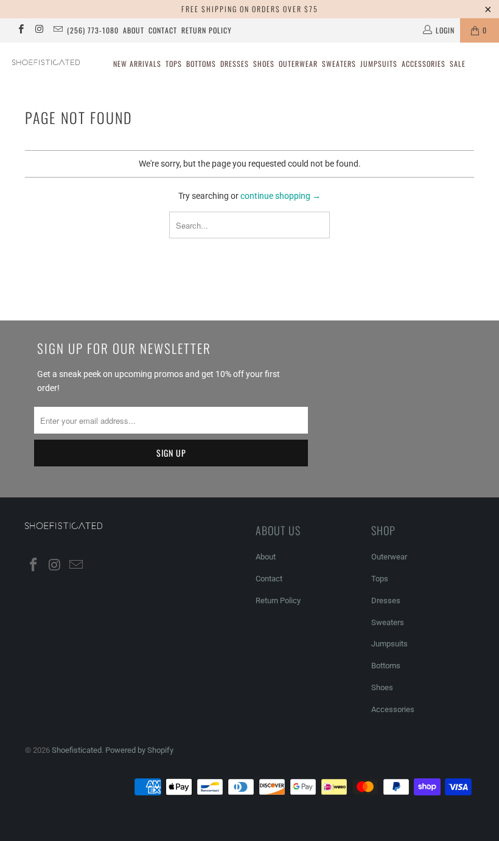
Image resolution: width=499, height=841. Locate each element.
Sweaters (339, 63)
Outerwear (298, 63)
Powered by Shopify (139, 750)
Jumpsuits (378, 63)
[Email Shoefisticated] (57, 30)
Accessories (423, 63)
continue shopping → (280, 196)
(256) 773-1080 (93, 30)
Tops (174, 63)
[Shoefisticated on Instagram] (38, 30)
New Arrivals (137, 63)
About (133, 30)
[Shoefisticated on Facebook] (20, 30)
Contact (162, 30)
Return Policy (206, 30)
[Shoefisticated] (46, 62)
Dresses (234, 63)
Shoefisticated (77, 750)
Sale (458, 63)
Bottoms (201, 63)
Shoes (263, 63)
